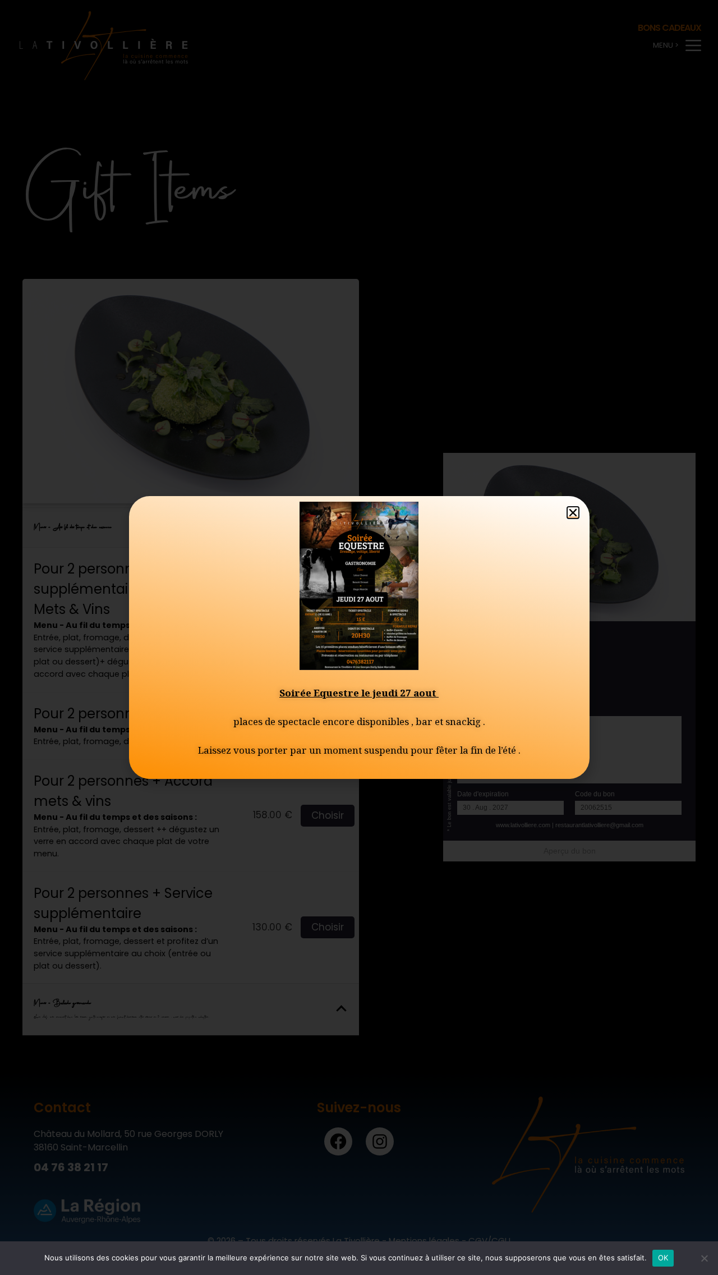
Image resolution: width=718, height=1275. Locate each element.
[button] (573, 512)
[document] (359, 637)
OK (663, 1257)
